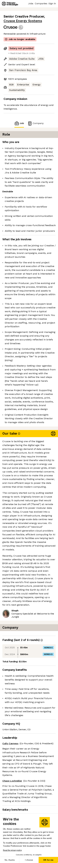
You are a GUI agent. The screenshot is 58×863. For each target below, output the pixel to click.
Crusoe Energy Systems (23, 21)
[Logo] (10, 4)
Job (22, 123)
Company (38, 123)
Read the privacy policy (12, 850)
